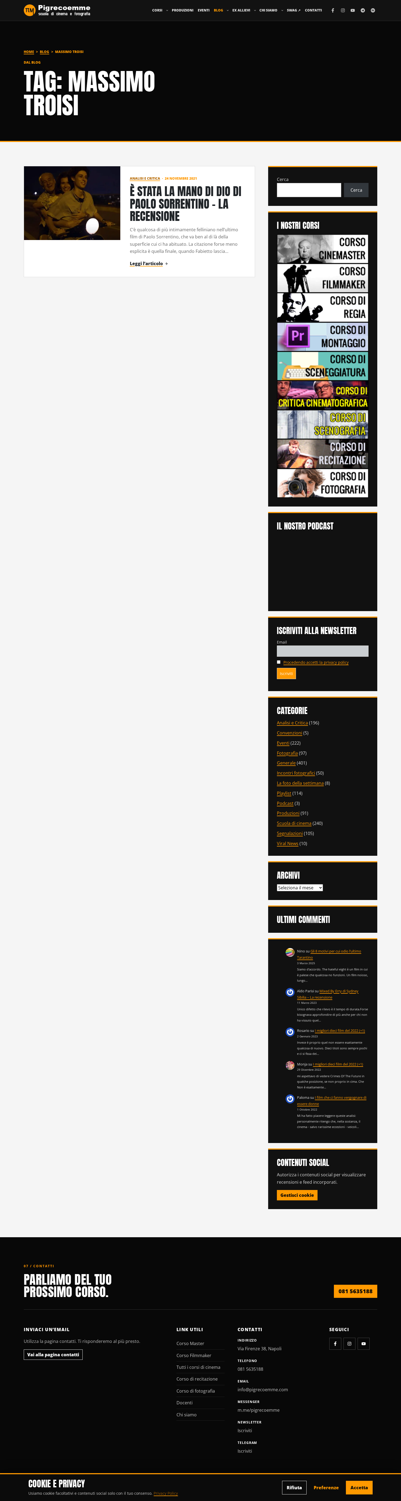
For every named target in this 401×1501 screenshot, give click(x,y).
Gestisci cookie (297, 1195)
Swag (294, 10)
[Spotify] (373, 10)
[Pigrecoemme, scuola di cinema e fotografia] (57, 10)
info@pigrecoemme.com (263, 1390)
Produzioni (182, 10)
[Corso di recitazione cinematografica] (323, 453)
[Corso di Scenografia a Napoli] (323, 424)
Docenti (184, 1403)
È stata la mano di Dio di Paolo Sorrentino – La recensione (185, 203)
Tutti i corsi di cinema (198, 1367)
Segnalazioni (290, 833)
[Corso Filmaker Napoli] (323, 278)
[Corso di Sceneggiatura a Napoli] (323, 366)
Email (282, 642)
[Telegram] (362, 10)
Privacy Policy (166, 1493)
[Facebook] (332, 10)
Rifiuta (294, 1488)
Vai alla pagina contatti (53, 1355)
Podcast (285, 803)
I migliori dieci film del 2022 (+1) (340, 1030)
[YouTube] (352, 10)
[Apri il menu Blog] (227, 10)
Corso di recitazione (197, 1379)
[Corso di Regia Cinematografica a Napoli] (323, 307)
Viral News (287, 843)
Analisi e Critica (145, 178)
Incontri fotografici (296, 773)
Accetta (359, 1488)
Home (29, 51)
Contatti (313, 10)
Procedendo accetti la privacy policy (316, 662)
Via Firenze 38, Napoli (260, 1349)
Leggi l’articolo (146, 263)
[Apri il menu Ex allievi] (255, 10)
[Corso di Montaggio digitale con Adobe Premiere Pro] (323, 336)
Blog (218, 10)
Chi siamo (268, 10)
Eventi (204, 10)
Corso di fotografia (195, 1391)
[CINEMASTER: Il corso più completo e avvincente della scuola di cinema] (323, 248)
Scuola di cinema (294, 823)
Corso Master (190, 1343)
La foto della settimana (300, 783)
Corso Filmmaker (193, 1355)
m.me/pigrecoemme (259, 1410)
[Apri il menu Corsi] (167, 10)
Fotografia (287, 753)
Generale (286, 763)
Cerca (283, 179)
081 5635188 (356, 1291)
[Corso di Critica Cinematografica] (323, 395)
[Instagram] (343, 10)
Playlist (284, 793)
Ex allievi (241, 10)
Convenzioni (289, 733)
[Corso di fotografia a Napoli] (323, 482)
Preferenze (326, 1488)
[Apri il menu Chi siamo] (282, 10)
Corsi (157, 10)
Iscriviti (245, 1431)
